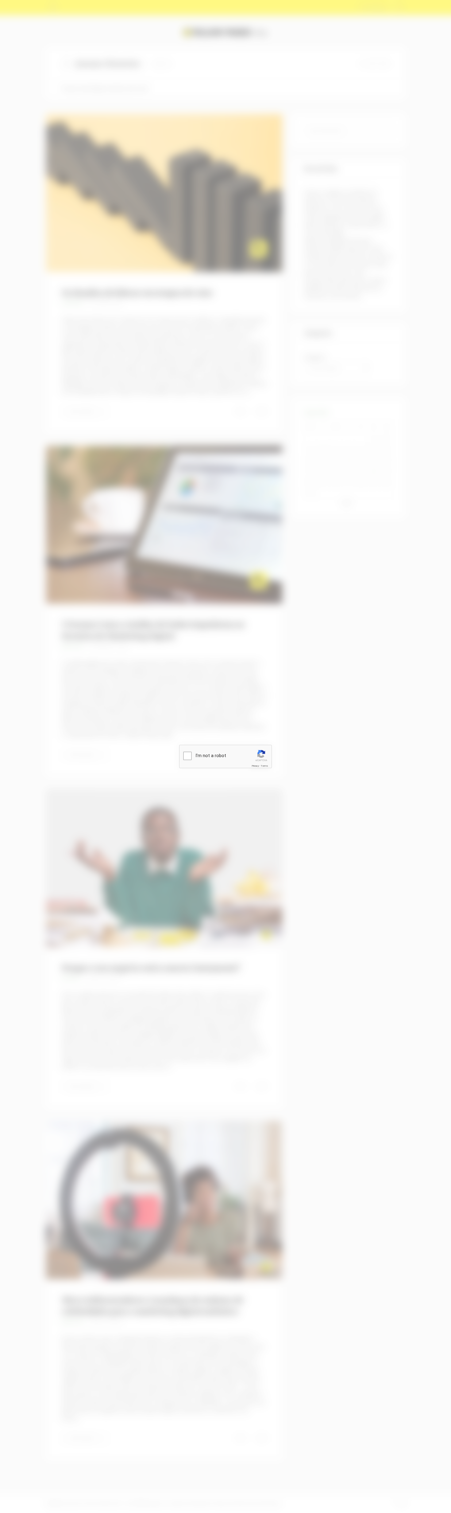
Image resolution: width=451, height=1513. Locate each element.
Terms (264, 765)
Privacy (255, 765)
